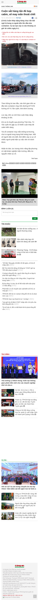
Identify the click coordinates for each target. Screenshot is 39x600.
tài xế (4, 165)
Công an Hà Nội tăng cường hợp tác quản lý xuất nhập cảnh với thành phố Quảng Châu (26, 412)
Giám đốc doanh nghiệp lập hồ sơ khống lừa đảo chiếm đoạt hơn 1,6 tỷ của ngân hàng (25, 515)
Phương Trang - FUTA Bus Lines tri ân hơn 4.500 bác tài (27, 252)
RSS (36, 6)
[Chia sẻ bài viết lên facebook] (32, 17)
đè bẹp (15, 67)
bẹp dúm (33, 163)
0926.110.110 (10, 595)
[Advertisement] (19, 333)
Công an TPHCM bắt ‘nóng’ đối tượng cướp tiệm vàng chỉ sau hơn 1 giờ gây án (26, 496)
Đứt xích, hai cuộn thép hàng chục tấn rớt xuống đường (17, 37)
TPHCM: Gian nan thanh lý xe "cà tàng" (15, 299)
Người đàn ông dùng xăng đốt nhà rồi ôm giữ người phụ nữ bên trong (25, 506)
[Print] (36, 17)
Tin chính (5, 354)
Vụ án (4, 460)
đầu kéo (24, 67)
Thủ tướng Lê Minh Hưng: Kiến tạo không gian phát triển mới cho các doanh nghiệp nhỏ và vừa (18, 383)
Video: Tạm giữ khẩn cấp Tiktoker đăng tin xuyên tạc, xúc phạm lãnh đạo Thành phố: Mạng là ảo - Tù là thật (19, 202)
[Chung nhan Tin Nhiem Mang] (11, 597)
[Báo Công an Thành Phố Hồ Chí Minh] (22, 2)
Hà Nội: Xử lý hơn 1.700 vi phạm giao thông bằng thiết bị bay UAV (25, 392)
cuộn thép (12, 163)
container (27, 163)
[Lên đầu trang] (35, 596)
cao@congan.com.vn (11, 590)
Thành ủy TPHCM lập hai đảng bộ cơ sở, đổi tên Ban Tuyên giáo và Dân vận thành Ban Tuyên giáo (26, 403)
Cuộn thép (10, 67)
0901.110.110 (18, 595)
